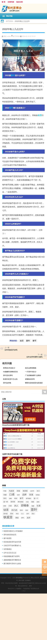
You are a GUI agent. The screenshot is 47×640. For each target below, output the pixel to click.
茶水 (11, 513)
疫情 (4, 506)
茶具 (26, 510)
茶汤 (17, 513)
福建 (33, 506)
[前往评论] (44, 567)
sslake (9, 36)
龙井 (28, 517)
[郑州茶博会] (23, 8)
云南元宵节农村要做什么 (12, 545)
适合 (33, 513)
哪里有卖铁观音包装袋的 (34, 383)
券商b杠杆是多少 (9, 368)
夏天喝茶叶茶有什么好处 (12, 563)
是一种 (5, 502)
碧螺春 (25, 505)
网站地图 (21, 580)
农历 (40, 115)
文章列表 (11, 2)
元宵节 (32, 491)
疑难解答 (28, 580)
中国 (4, 491)
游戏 (38, 502)
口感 (11, 494)
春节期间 (28, 498)
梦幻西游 (20, 502)
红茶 (38, 505)
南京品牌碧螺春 (30, 368)
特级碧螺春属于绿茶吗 (12, 556)
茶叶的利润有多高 (10, 534)
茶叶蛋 (5, 514)
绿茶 (6, 510)
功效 (5, 494)
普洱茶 (13, 502)
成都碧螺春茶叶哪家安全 (12, 560)
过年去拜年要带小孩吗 (34, 357)
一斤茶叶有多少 (30, 371)
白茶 (10, 506)
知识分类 (19, 2)
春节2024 (9, 21)
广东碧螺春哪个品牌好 (33, 375)
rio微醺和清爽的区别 (10, 371)
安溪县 (38, 495)
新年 (13, 75)
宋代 (4, 498)
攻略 (10, 498)
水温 (27, 502)
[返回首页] (44, 561)
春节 (11, 107)
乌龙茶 (11, 491)
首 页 (3, 2)
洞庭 (32, 502)
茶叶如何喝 (7, 383)
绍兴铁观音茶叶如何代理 (12, 542)
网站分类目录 (35, 578)
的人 (16, 505)
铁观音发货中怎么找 (10, 379)
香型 (17, 517)
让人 (22, 513)
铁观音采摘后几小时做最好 (13, 531)
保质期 (25, 491)
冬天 (38, 491)
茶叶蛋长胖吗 (8, 375)
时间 (15, 498)
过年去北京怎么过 (10, 552)
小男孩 (23, 591)
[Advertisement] (23, 617)
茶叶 (34, 509)
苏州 (21, 510)
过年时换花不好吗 (11, 350)
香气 (22, 518)
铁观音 (8, 517)
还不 (27, 513)
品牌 (24, 494)
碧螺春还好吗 (30, 379)
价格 (18, 491)
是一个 (36, 498)
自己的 (14, 510)
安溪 (31, 494)
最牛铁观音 (8, 538)
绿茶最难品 (8, 549)
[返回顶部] (44, 572)
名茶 (18, 495)
